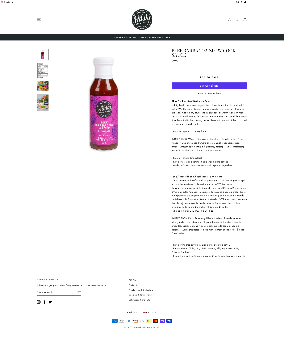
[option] (142, 37)
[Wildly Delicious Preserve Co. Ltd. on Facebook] (44, 302)
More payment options (209, 93)
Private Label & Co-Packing (141, 289)
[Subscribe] (79, 292)
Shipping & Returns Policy (140, 294)
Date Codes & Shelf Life (139, 299)
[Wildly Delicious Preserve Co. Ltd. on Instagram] (39, 302)
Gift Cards (133, 280)
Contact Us (133, 285)
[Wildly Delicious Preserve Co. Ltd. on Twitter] (50, 302)
